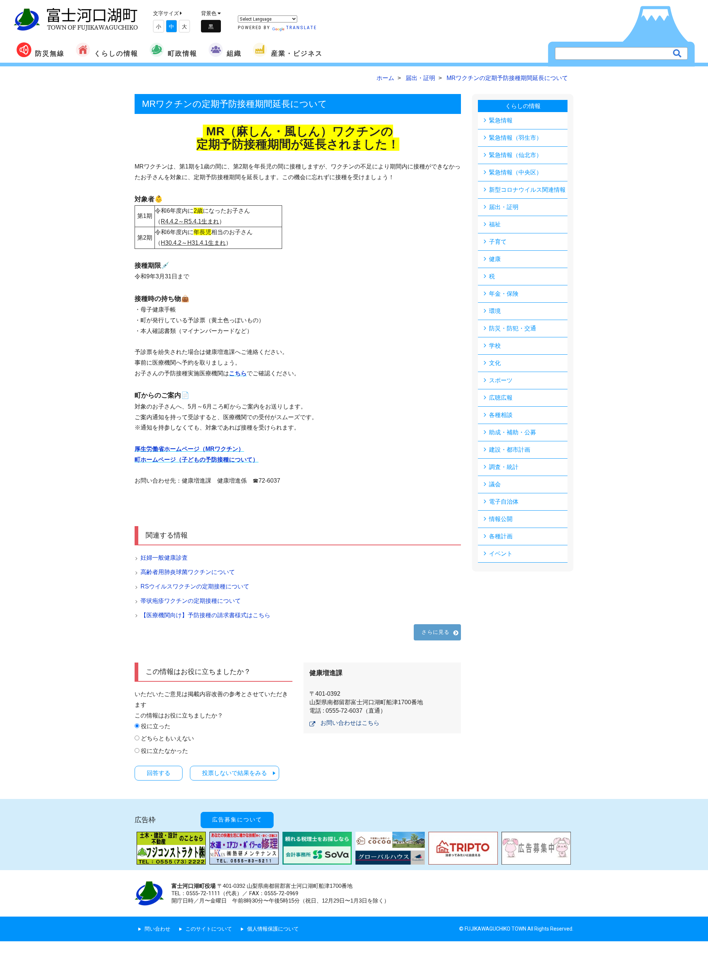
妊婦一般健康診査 (164, 558)
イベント (501, 553)
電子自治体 (503, 501)
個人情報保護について (273, 929)
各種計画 (501, 536)
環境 (495, 311)
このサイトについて (208, 929)
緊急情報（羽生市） (515, 138)
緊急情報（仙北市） (515, 155)
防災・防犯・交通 (512, 328)
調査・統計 (503, 467)
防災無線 (50, 53)
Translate (301, 27)
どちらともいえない (167, 738)
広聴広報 (501, 398)
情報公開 (501, 519)
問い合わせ (157, 929)
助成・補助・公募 (512, 432)
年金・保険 (503, 294)
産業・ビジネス (297, 53)
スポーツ (501, 380)
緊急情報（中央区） (515, 172)
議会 (495, 484)
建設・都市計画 (509, 449)
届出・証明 (503, 207)
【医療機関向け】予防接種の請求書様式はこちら (205, 615)
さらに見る (435, 632)
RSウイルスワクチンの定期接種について (194, 586)
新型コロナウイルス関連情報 (527, 190)
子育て (498, 242)
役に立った (155, 726)
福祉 (495, 224)
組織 (234, 53)
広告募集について (237, 819)
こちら (238, 373)
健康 (495, 259)
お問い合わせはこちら (349, 723)
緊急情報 (501, 120)
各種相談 (501, 415)
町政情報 (182, 53)
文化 (495, 363)
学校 (495, 346)
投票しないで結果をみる (234, 773)
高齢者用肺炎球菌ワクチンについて (187, 572)
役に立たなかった (164, 751)
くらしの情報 (116, 53)
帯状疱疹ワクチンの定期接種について (190, 601)
